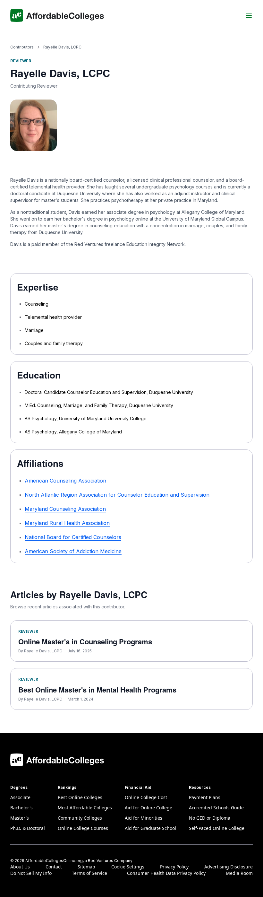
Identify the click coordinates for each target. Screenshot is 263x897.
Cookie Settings (127, 867)
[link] (62, 47)
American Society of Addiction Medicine (73, 551)
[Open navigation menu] (249, 15)
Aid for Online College (148, 808)
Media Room (239, 873)
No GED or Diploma (209, 818)
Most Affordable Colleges (85, 808)
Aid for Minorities (143, 818)
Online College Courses (83, 828)
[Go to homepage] (57, 15)
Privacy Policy (174, 867)
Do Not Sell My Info (31, 873)
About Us (20, 867)
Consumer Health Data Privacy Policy (166, 873)
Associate (20, 797)
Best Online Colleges (80, 797)
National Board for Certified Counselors (73, 537)
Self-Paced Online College (216, 828)
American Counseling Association (65, 480)
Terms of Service (89, 873)
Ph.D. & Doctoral (27, 828)
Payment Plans (204, 797)
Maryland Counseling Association (65, 509)
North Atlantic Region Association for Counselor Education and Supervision (117, 495)
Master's (19, 818)
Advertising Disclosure (228, 867)
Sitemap (86, 867)
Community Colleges (80, 818)
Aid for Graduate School (150, 828)
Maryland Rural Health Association (67, 523)
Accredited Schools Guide (216, 808)
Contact (54, 867)
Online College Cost (146, 797)
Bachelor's (21, 808)
